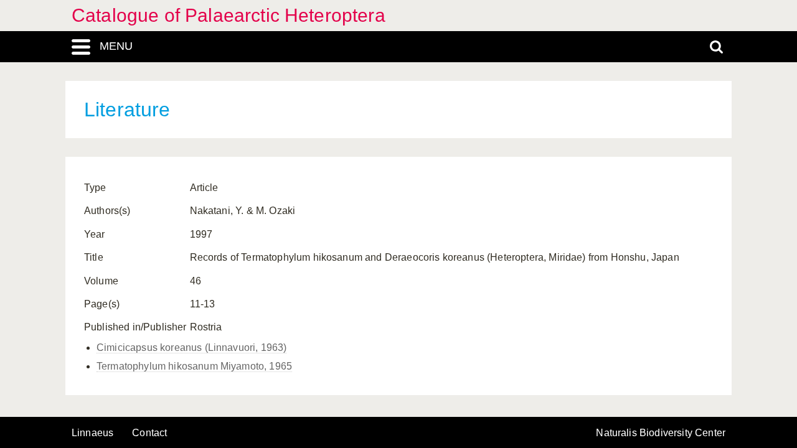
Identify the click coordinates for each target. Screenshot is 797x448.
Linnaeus (92, 433)
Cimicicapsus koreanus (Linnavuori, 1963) (191, 347)
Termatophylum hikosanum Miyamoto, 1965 (194, 366)
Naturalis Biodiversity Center (660, 433)
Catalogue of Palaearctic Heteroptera (228, 15)
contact (149, 432)
